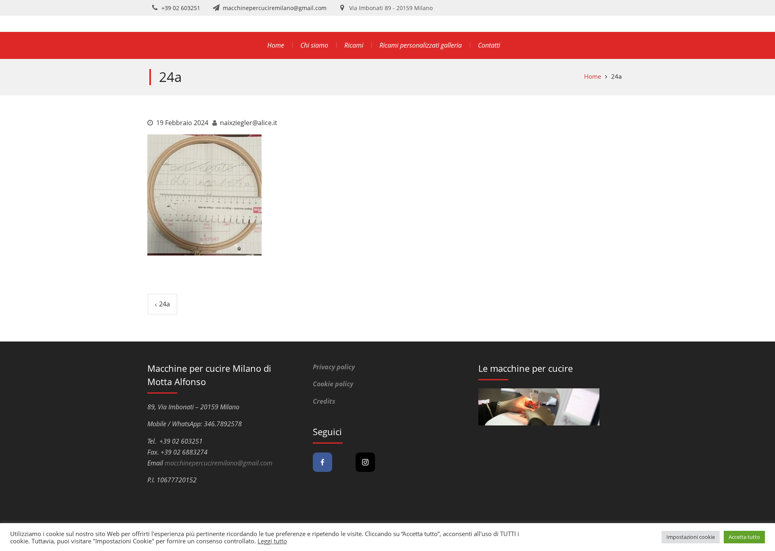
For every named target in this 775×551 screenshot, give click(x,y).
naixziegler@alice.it (248, 122)
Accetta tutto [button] (744, 537)
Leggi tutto (272, 541)
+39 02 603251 (180, 8)
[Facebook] (322, 462)
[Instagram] (365, 462)
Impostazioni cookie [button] (690, 537)
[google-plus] (344, 462)
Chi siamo (314, 45)
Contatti (489, 45)
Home (275, 45)
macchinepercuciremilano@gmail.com (275, 8)
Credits (324, 401)
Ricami (353, 45)
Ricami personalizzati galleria (420, 45)
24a (164, 304)
